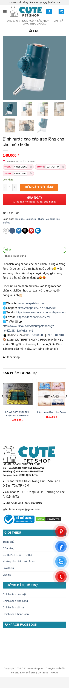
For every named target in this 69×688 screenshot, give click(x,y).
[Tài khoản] (49, 12)
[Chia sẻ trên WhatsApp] (6, 231)
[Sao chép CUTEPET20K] (30, 173)
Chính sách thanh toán (16, 614)
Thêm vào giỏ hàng (38, 187)
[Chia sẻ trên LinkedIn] (38, 231)
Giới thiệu (8, 568)
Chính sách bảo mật (14, 594)
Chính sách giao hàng (15, 600)
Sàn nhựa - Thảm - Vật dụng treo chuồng (43, 22)
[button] (5, 11)
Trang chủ (11, 21)
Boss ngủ (27, 21)
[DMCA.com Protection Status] (48, 519)
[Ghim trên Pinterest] (31, 231)
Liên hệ (7, 574)
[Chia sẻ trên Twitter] (19, 231)
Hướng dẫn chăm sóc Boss (19, 561)
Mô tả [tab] (8, 249)
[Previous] (3, 403)
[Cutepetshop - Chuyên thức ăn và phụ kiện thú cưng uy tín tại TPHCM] (26, 12)
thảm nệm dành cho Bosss (51, 412)
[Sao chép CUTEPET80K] (30, 166)
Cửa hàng (8, 548)
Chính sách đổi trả (13, 607)
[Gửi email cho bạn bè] (25, 231)
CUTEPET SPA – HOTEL (17, 554)
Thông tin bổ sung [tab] (15, 256)
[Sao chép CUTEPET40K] (63, 166)
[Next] (66, 403)
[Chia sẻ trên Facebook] (12, 231)
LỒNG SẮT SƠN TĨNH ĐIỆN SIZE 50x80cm (17, 414)
